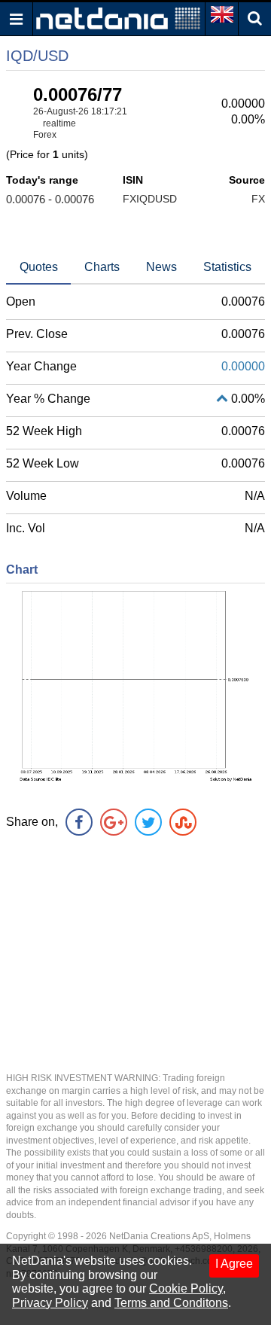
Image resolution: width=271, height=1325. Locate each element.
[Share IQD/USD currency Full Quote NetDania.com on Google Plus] (114, 822)
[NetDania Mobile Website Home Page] (118, 17)
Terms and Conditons (171, 1302)
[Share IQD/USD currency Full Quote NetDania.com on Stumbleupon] (183, 822)
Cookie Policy (186, 1288)
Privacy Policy (50, 1302)
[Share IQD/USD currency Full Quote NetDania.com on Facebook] (79, 822)
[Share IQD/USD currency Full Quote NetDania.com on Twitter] (148, 822)
